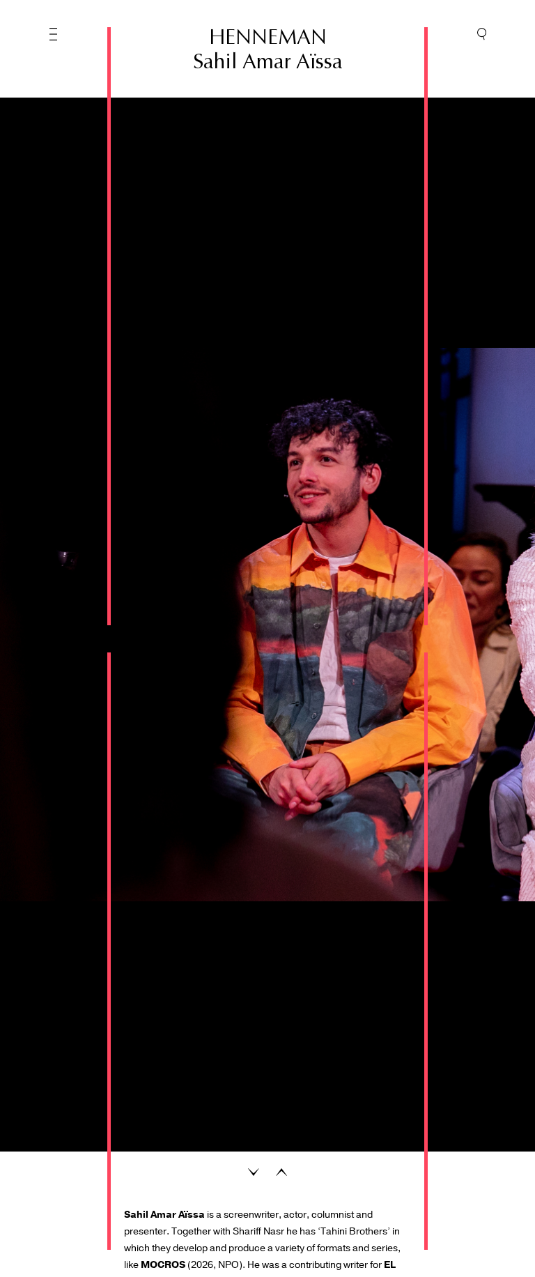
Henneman (268, 37)
